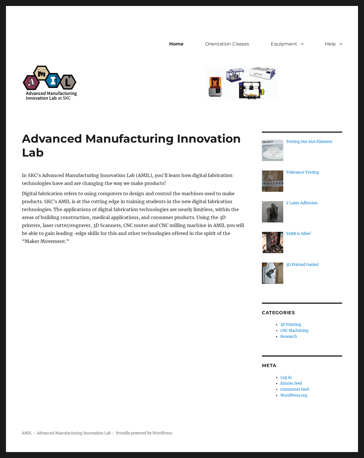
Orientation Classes (227, 44)
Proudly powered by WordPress (144, 433)
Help (330, 44)
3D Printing (290, 324)
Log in (286, 377)
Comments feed (294, 389)
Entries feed (291, 383)
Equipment (284, 44)
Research (288, 336)
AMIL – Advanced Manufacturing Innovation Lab (66, 433)
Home (176, 44)
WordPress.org (293, 395)
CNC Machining (294, 330)
